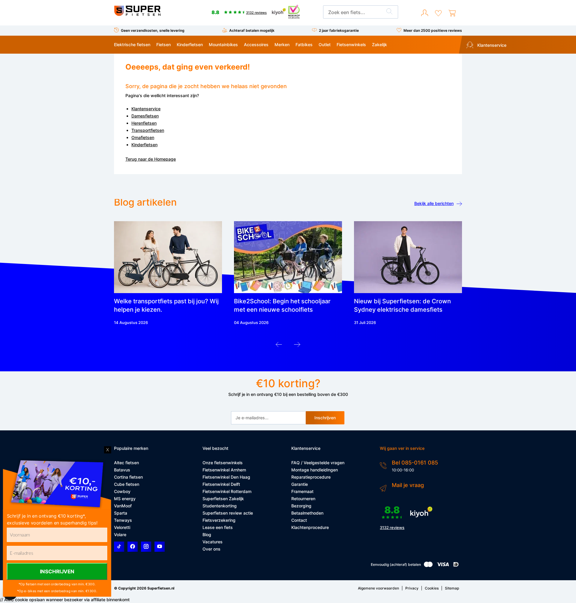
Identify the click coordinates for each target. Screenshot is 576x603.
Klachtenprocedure (310, 527)
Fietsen (163, 44)
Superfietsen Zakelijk (223, 498)
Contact (299, 520)
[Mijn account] (424, 13)
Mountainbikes (223, 44)
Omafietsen (142, 137)
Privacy (411, 588)
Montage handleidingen (314, 469)
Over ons (211, 548)
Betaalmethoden (307, 512)
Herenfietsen (144, 123)
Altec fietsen (126, 462)
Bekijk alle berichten (434, 203)
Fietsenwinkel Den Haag (226, 477)
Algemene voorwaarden (378, 588)
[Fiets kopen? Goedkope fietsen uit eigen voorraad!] (137, 14)
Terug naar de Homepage (150, 159)
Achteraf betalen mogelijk (251, 30)
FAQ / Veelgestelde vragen (317, 462)
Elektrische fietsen (132, 44)
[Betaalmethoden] (428, 565)
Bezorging (301, 505)
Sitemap (452, 588)
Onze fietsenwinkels (222, 462)
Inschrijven (325, 417)
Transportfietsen (147, 130)
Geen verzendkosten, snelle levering (152, 30)
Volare (120, 534)
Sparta (120, 512)
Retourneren (303, 498)
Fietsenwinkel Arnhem (224, 469)
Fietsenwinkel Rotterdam (226, 491)
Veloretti (122, 527)
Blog (206, 534)
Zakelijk (379, 44)
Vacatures (212, 541)
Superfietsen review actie (227, 512)
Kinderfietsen (190, 44)
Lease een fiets (217, 527)
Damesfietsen (145, 115)
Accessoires (256, 44)
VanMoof (123, 505)
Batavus (122, 469)
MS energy (125, 498)
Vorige (279, 346)
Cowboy (122, 491)
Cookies (432, 588)
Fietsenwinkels (351, 44)
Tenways (123, 520)
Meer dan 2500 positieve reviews (433, 30)
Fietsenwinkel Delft (221, 484)
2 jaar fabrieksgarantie (339, 30)
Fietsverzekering (219, 520)
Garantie (299, 484)
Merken (282, 44)
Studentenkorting (219, 505)
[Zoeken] (389, 12)
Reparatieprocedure (311, 477)
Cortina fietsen (128, 477)
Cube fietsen (126, 484)
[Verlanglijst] (438, 13)
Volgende (297, 346)
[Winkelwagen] (452, 13)
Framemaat (302, 491)
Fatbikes (304, 44)
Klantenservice (491, 45)
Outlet (325, 44)
